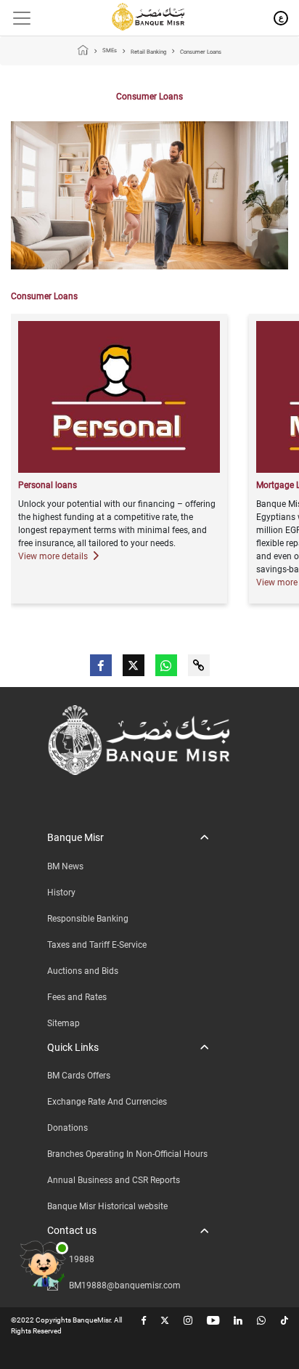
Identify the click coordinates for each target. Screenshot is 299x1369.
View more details (54, 556)
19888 (81, 1259)
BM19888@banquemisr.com (125, 1285)
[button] (127, 838)
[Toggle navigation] (16, 18)
